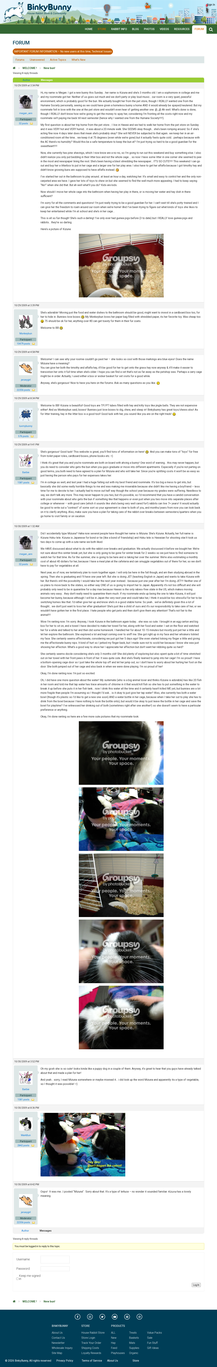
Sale (149, 1337)
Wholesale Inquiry (62, 1348)
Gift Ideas (153, 1348)
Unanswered (37, 59)
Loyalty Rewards (91, 1353)
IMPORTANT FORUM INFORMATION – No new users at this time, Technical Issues (63, 51)
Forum (199, 29)
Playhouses (118, 1353)
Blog (135, 29)
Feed (114, 1348)
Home (89, 29)
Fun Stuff (152, 1342)
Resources (182, 29)
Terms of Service (92, 1360)
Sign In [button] (211, 4)
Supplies (134, 1348)
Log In (196, 1285)
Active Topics (58, 59)
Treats (133, 1332)
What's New (78, 59)
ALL (113, 1332)
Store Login (88, 1337)
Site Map (57, 1353)
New (113, 1337)
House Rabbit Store (93, 1332)
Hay (113, 1342)
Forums (19, 59)
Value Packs (154, 1332)
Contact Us (58, 1337)
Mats (132, 1342)
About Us (57, 1332)
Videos (164, 29)
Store (102, 29)
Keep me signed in (30, 1277)
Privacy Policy (64, 1360)
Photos (149, 29)
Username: (23, 1259)
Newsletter (58, 1342)
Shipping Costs (90, 1348)
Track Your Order (91, 1342)
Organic (133, 1353)
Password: (23, 1268)
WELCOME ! (29, 68)
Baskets (134, 1337)
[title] (211, 30)
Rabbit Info (119, 29)
